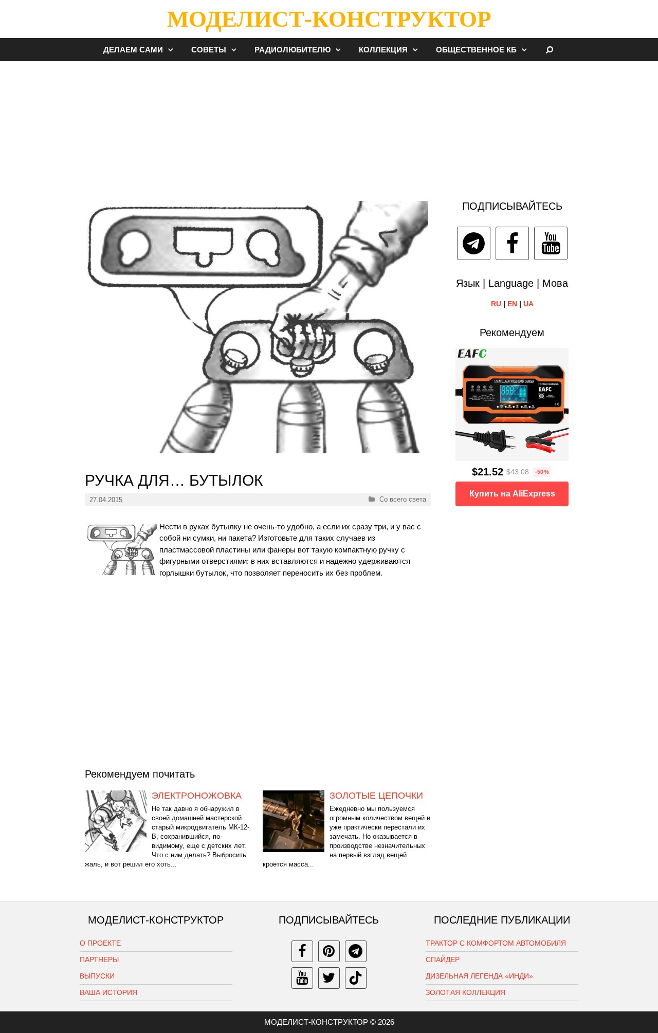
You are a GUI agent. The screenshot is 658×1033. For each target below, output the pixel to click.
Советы (208, 49)
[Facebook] (512, 243)
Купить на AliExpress (512, 493)
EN (512, 304)
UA (528, 304)
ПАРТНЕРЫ (99, 959)
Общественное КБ (476, 49)
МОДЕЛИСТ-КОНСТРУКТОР (329, 19)
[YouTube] (551, 243)
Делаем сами (133, 49)
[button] (173, 49)
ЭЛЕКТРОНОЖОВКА (197, 795)
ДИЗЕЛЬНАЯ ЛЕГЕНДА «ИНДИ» (479, 976)
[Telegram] (473, 243)
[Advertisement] (329, 125)
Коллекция (383, 49)
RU (496, 304)
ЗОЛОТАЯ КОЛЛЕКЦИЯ (465, 992)
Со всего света (402, 499)
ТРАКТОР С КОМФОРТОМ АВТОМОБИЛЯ (496, 943)
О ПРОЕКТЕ (100, 943)
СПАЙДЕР (443, 959)
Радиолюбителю (292, 49)
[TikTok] (356, 978)
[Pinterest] (329, 951)
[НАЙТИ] (549, 49)
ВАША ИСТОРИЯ (108, 992)
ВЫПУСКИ (97, 976)
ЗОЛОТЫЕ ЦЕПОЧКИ (376, 795)
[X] (329, 978)
